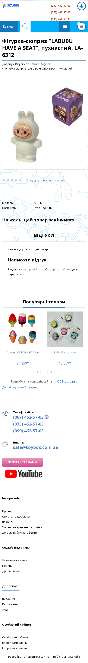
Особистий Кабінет (15, 637)
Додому (7, 64)
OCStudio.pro (67, 381)
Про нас (7, 511)
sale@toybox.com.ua (35, 447)
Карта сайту (10, 604)
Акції (5, 609)
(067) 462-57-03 (60, 5)
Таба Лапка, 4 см (65, 352)
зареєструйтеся (61, 269)
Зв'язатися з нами (22, 462)
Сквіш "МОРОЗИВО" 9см (23, 352)
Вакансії (7, 522)
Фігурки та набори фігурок (33, 64)
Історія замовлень (14, 643)
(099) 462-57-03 (60, 19)
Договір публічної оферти (19, 387)
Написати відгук (54, 180)
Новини (7, 566)
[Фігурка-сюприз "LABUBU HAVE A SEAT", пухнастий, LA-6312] (44, 127)
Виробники (9, 599)
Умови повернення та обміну (22, 527)
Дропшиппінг (11, 571)
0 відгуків (32, 180)
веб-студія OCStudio (66, 657)
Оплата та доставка (16, 516)
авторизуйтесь (33, 269)
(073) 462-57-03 (60, 12)
